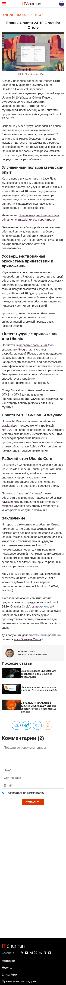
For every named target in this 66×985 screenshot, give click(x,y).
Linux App (9, 974)
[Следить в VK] (40, 952)
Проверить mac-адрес (19, 981)
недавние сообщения (33, 345)
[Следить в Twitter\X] (35, 952)
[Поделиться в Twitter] (37, 725)
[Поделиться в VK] (16, 725)
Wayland (7, 425)
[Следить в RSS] (22, 952)
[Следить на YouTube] (26, 953)
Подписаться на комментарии (25, 793)
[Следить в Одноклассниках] (45, 952)
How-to (7, 967)
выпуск (36, 606)
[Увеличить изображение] (33, 51)
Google (22, 349)
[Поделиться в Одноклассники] (47, 725)
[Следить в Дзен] (49, 952)
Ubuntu (48, 84)
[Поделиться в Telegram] (26, 725)
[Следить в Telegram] (31, 952)
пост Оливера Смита (27, 639)
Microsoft (7, 505)
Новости (8, 961)
